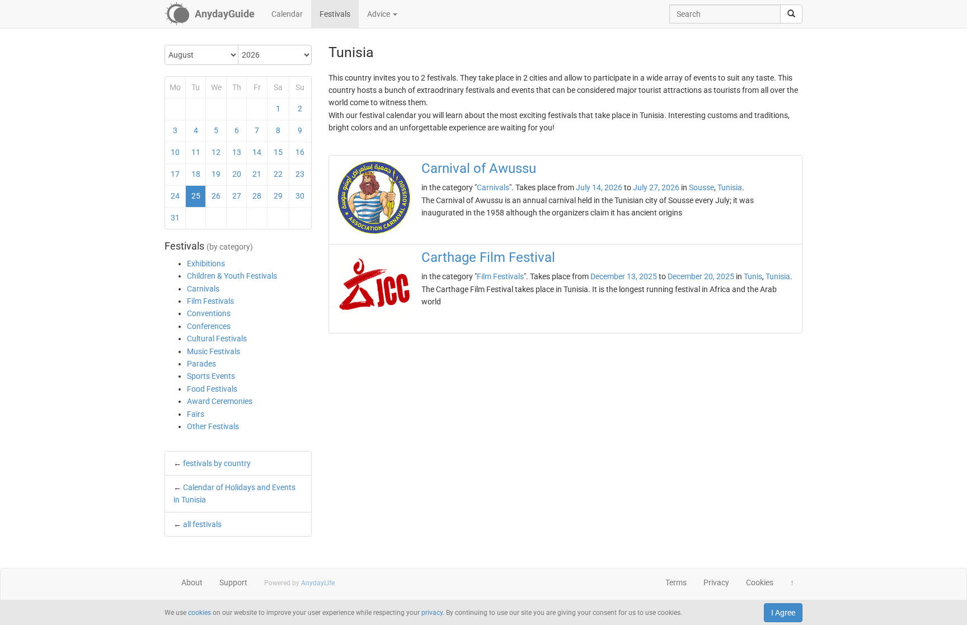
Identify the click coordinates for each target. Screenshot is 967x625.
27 (236, 195)
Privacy (716, 582)
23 (299, 174)
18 (195, 174)
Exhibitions (206, 263)
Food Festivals (212, 388)
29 (278, 195)
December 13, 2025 (623, 276)
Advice (379, 14)
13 (236, 152)
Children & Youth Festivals (232, 275)
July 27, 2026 (656, 187)
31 (175, 217)
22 (278, 174)
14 (256, 152)
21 (256, 174)
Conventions (209, 313)
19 (216, 174)
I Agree (783, 612)
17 (175, 174)
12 (216, 152)
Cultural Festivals (217, 338)
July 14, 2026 (599, 187)
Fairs (195, 414)
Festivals (335, 14)
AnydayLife (318, 583)
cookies (199, 613)
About (192, 582)
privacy (432, 613)
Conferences (209, 326)
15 (278, 152)
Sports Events (211, 376)
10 (175, 152)
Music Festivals (213, 351)
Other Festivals (213, 426)
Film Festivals (210, 301)
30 (299, 195)
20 (236, 174)
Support (233, 582)
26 (216, 195)
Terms (676, 582)
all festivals (202, 524)
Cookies (759, 582)
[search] (791, 14)
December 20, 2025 (701, 276)
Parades (201, 363)
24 (175, 195)
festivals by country (217, 463)
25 (195, 195)
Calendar (287, 14)
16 (299, 152)
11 (195, 152)
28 (256, 195)
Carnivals (203, 288)
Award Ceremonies (219, 401)
